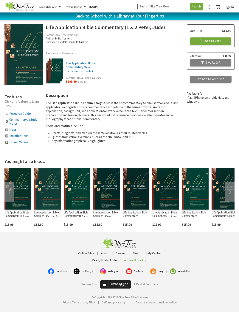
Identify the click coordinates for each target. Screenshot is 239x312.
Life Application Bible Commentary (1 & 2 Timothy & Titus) (76, 216)
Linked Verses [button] (18, 142)
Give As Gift (213, 63)
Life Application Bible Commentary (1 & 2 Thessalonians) (16, 216)
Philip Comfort (63, 39)
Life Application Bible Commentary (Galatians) (135, 216)
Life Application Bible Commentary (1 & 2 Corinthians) (164, 216)
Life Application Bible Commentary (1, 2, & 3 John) (46, 216)
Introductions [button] (18, 136)
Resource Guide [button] (20, 114)
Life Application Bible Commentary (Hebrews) (194, 216)
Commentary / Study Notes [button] (23, 122)
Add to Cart (212, 41)
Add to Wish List (212, 79)
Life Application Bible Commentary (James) (224, 214)
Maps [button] (12, 129)
